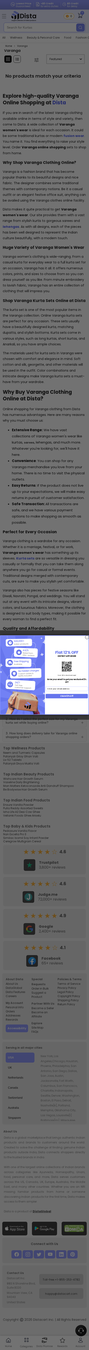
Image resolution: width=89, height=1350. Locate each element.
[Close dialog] (87, 637)
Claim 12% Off (66, 696)
